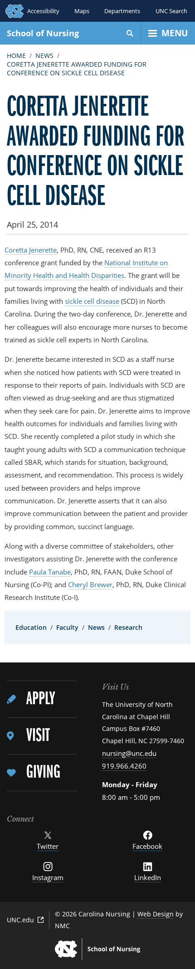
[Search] (130, 33)
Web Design (155, 914)
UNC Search (171, 11)
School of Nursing (43, 33)
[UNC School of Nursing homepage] (97, 949)
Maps (81, 11)
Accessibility (43, 11)
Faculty (67, 627)
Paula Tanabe (50, 571)
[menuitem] (42, 699)
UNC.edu (20, 919)
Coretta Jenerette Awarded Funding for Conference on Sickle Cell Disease (76, 68)
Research (128, 627)
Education (31, 627)
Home (16, 55)
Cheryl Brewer (90, 584)
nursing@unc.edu (129, 753)
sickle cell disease (92, 301)
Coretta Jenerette (31, 249)
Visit (37, 736)
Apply (40, 699)
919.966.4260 (124, 765)
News (44, 55)
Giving (43, 773)
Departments (122, 11)
